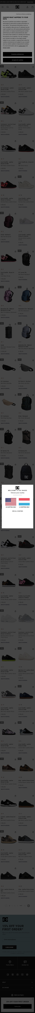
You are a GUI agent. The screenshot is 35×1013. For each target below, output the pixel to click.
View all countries (17, 511)
